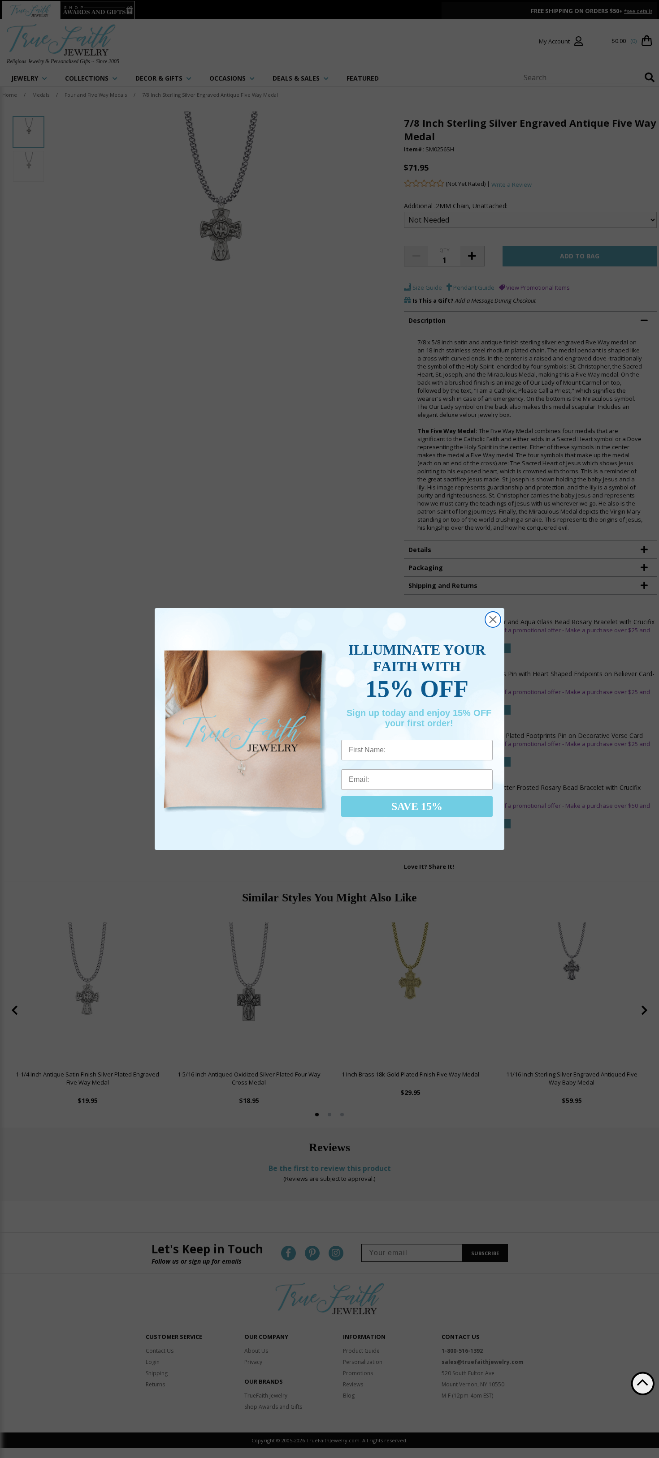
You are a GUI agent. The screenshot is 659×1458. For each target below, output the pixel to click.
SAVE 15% (416, 806)
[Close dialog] (493, 619)
